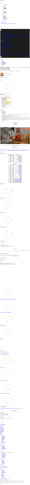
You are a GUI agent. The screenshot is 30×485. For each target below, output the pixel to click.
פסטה (6, 34)
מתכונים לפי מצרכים (12, 36)
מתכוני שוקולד (3, 442)
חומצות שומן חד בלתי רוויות (18, 181)
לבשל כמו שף (16, 54)
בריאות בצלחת (27, 54)
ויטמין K (21, 173)
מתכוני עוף (4, 34)
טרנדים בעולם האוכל (4, 35)
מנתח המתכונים (27, 36)
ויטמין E (21, 172)
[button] (4, 33)
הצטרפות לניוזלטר (4, 62)
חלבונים (21, 156)
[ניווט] (0, 29)
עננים (2, 61)
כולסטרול (20, 160)
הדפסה (4, 77)
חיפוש (2, 59)
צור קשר (1, 433)
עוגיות (8, 34)
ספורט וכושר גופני (14, 52)
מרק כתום (3, 474)
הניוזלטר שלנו (2, 412)
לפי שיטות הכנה (3, 37)
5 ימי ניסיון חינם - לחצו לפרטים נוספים (6, 45)
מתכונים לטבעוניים (14, 34)
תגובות (6, 77)
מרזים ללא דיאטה (8, 54)
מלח (2, 99)
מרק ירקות (3, 470)
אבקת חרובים (3, 98)
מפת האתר (1, 427)
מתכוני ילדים (18, 35)
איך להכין (28, 52)
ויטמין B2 (20, 167)
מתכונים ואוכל (26, 67)
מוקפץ (9, 34)
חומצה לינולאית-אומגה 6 (19, 180)
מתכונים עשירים (16, 36)
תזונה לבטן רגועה (12, 54)
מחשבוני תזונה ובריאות (4, 46)
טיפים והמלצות (6, 52)
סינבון (2, 60)
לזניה (2, 473)
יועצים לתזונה (3, 463)
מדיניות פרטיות (2, 429)
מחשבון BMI (3, 456)
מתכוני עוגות (20, 34)
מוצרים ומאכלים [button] (7, 42)
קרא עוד (2, 255)
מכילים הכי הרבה (4, 43)
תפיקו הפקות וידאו (2, 479)
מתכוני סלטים (27, 34)
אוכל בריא (6, 36)
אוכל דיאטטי (8, 36)
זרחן (21, 176)
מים (21, 164)
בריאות (23, 52)
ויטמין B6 (20, 170)
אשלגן (21, 178)
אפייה (11, 34)
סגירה (1, 483)
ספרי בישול (12, 37)
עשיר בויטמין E (15, 123)
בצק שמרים (3, 476)
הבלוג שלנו (1, 432)
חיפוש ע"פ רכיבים (8, 43)
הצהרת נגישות (4, 19)
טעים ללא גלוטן (23, 54)
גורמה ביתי (3, 55)
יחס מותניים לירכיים (4, 47)
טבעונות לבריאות (20, 54)
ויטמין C (21, 171)
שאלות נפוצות (1, 428)
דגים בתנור (3, 477)
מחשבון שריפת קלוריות (13, 47)
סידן (21, 174)
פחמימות (21, 157)
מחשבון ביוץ (3, 50)
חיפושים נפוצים (1, 468)
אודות (1, 426)
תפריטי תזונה (15, 43)
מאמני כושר (3, 462)
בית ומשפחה (26, 52)
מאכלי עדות (3, 36)
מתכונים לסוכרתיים (9, 35)
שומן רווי (19, 159)
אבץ (21, 177)
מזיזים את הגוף (4, 54)
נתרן (21, 161)
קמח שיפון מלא (3, 97)
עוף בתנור (3, 475)
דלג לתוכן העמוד (2, 0)
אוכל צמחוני (17, 34)
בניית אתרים (6, 479)
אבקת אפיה (3, 101)
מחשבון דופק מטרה (8, 47)
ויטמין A (21, 165)
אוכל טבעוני (3, 439)
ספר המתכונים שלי (23, 36)
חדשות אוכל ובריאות (3, 53)
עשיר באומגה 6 (15, 124)
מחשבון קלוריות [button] (7, 44)
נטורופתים (3, 461)
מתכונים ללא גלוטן (13, 35)
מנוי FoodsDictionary (4, 22)
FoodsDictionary (2, 417)
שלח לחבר (2, 77)
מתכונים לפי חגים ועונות (8, 37)
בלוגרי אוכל (3, 460)
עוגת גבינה (3, 471)
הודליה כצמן (13, 145)
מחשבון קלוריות (18, 47)
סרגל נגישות (3, 64)
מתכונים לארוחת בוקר (4, 472)
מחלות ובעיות (21, 52)
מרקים (16, 35)
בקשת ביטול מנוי (2, 431)
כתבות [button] (4, 51)
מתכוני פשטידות (23, 34)
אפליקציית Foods (4, 38)
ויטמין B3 (20, 168)
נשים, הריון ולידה (10, 52)
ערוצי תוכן (3, 449)
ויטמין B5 (20, 169)
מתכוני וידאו (20, 36)
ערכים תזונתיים (11, 43)
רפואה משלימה (18, 52)
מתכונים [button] (7, 33)
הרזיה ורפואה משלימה (5, 55)
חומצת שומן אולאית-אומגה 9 (18, 182)
